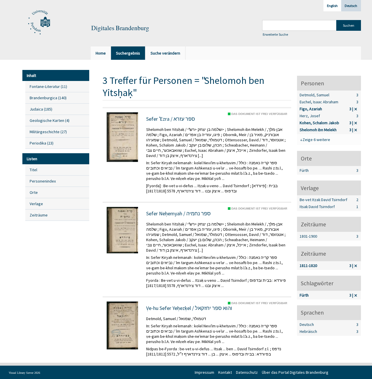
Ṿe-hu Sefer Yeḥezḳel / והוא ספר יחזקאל (189, 308)
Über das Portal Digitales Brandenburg (295, 372)
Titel (33, 169)
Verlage (36, 203)
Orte (34, 192)
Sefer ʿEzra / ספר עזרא (170, 119)
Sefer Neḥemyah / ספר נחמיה (178, 213)
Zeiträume (39, 215)
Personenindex (43, 181)
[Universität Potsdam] (38, 22)
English (332, 5)
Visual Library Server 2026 (24, 372)
